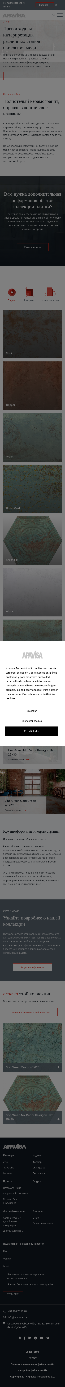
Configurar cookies (31, 721)
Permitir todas (31, 731)
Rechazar (32, 711)
